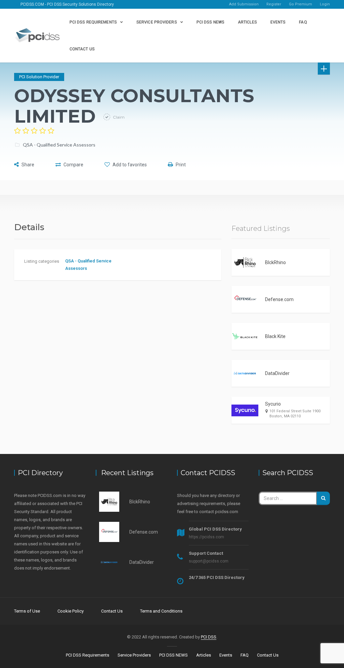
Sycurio (273, 404)
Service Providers (156, 22)
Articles (247, 22)
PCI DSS (208, 636)
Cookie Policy (70, 611)
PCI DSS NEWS (210, 22)
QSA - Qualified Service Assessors (59, 145)
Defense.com (279, 299)
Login (325, 4)
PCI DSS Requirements (93, 22)
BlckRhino (275, 262)
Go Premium (300, 4)
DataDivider (277, 373)
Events (278, 22)
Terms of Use (27, 611)
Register (273, 4)
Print (180, 164)
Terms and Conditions (161, 611)
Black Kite (275, 336)
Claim (118, 117)
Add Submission (244, 4)
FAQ (303, 22)
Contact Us (82, 49)
